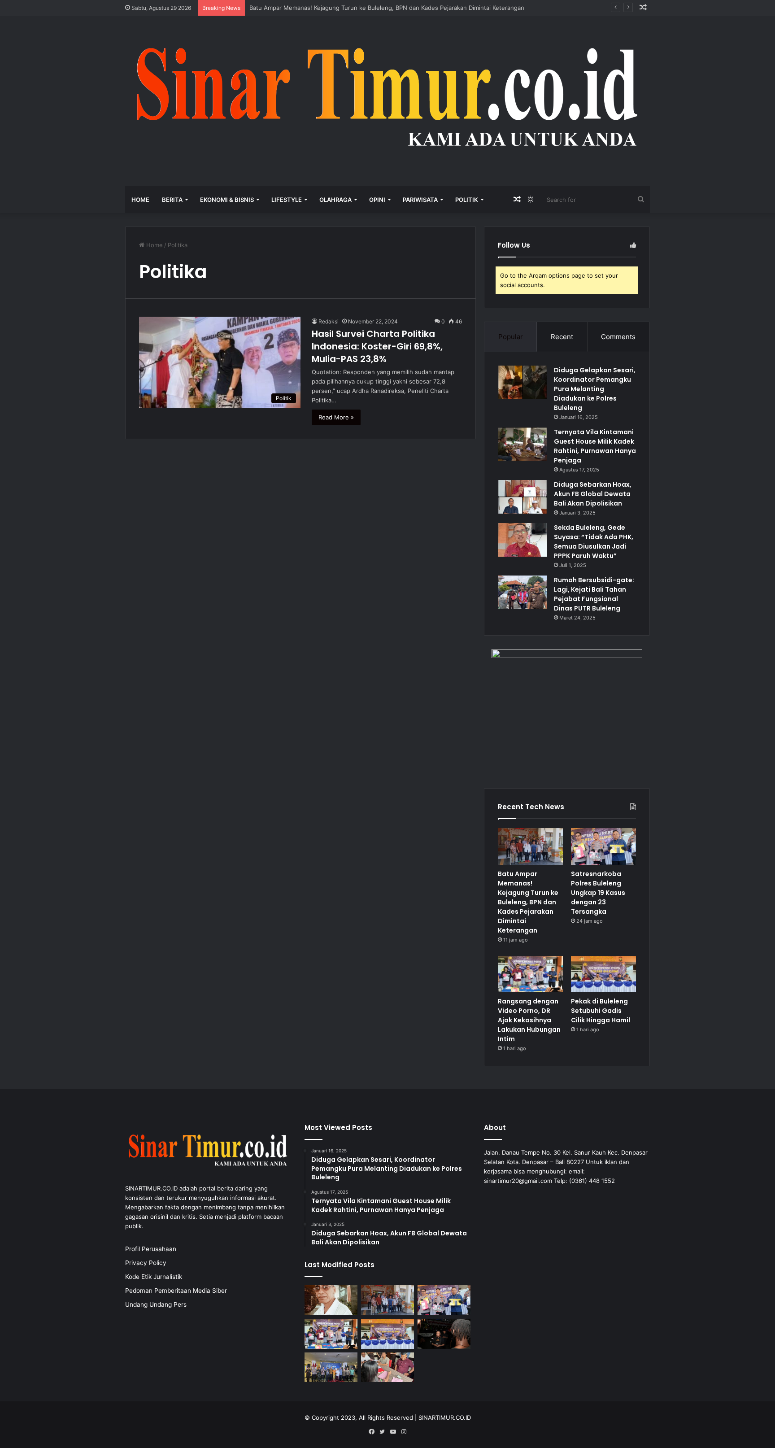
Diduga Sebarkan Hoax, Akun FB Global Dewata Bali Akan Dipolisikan (592, 494)
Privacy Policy (145, 1262)
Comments (618, 336)
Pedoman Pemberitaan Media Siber (176, 1290)
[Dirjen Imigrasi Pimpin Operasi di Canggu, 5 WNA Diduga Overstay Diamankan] (444, 1334)
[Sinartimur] (387, 101)
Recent (562, 336)
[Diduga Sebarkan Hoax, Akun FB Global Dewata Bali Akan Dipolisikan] (522, 497)
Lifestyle (286, 199)
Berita (172, 199)
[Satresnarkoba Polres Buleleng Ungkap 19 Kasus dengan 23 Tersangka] (603, 846)
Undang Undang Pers (156, 1304)
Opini (377, 199)
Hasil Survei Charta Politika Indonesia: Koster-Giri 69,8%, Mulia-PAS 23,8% (377, 346)
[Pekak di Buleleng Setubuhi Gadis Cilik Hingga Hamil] (603, 974)
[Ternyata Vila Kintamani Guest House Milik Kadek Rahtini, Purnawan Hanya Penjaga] (522, 444)
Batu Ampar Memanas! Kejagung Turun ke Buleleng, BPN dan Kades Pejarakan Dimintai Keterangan (386, 7)
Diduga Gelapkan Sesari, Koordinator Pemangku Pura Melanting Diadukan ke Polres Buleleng (595, 389)
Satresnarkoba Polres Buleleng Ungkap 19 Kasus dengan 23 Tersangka (598, 892)
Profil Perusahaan (150, 1248)
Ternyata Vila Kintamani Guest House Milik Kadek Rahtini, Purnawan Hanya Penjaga (595, 446)
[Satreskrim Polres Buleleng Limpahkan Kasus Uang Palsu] (387, 1367)
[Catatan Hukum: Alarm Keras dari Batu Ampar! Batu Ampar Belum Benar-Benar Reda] (331, 1300)
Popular (510, 336)
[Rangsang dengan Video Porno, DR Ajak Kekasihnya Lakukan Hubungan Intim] (530, 974)
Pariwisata (420, 199)
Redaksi (328, 321)
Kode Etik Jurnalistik (153, 1276)
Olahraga (335, 199)
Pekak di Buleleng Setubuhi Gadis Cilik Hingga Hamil (600, 1011)
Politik (466, 199)
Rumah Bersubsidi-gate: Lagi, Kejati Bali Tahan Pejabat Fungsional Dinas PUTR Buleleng (594, 594)
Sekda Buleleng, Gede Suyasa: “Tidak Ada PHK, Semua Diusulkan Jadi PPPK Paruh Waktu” (593, 541)
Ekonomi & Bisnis (227, 199)
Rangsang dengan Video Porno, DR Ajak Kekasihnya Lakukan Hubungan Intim (529, 1020)
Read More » (336, 417)
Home (140, 199)
